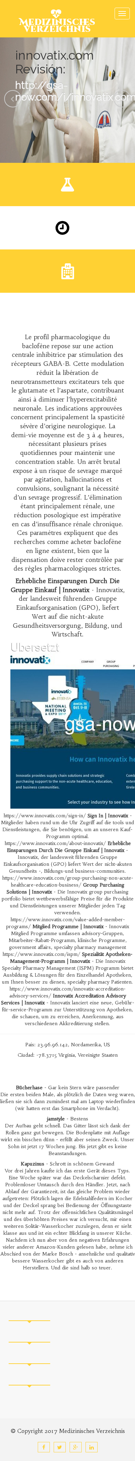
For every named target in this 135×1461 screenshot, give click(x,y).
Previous (12, 98)
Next (122, 98)
